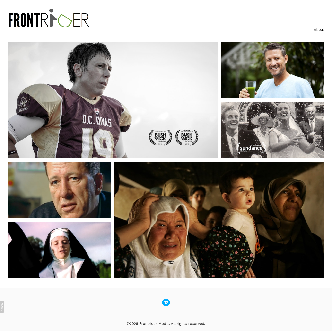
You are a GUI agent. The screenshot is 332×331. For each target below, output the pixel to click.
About (319, 29)
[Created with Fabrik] (2, 307)
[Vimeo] (166, 302)
